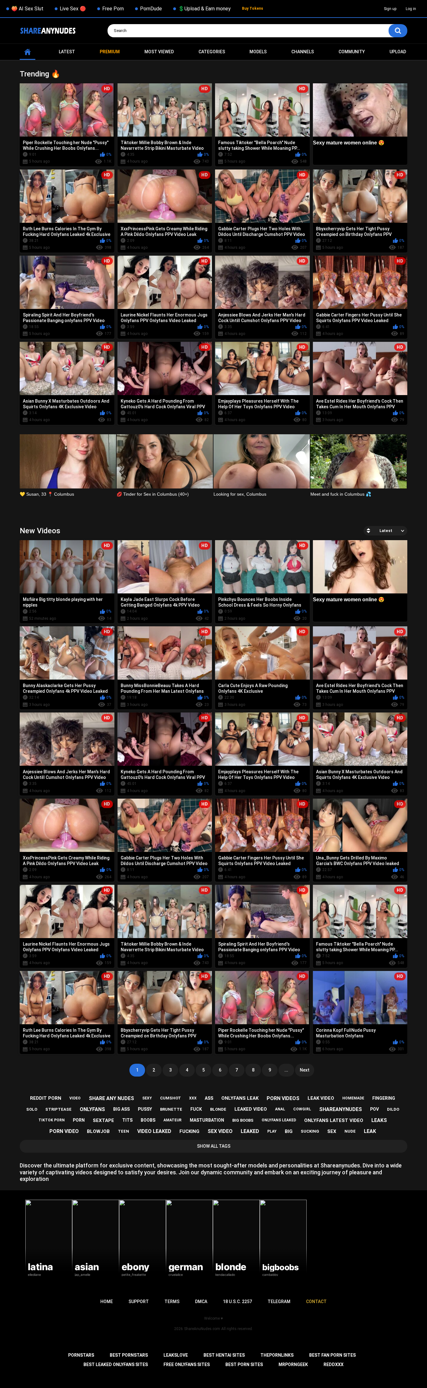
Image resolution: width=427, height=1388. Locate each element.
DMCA (201, 1301)
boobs (148, 1120)
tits (127, 1120)
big (289, 1131)
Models (258, 51)
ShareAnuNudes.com (202, 1329)
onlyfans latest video (333, 1120)
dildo (393, 1109)
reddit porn (45, 1098)
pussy (145, 1109)
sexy (147, 1098)
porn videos (283, 1098)
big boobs (243, 1120)
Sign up (390, 9)
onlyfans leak (240, 1098)
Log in (411, 9)
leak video (321, 1098)
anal (280, 1109)
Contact (316, 1301)
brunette (171, 1109)
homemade (353, 1098)
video (75, 1098)
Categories (211, 51)
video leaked (154, 1131)
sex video (220, 1131)
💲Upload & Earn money (204, 9)
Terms (171, 1301)
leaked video (250, 1109)
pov (374, 1109)
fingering (383, 1098)
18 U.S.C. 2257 (237, 1301)
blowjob (98, 1131)
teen (123, 1131)
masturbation (207, 1120)
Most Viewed (159, 51)
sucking (310, 1131)
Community (352, 51)
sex (331, 1131)
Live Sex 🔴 (73, 9)
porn (79, 1120)
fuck (196, 1109)
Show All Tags (213, 1146)
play (272, 1131)
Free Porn (113, 9)
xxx (193, 1098)
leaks (379, 1120)
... (286, 1069)
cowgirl (302, 1109)
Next (304, 1069)
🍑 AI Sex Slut (27, 9)
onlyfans (92, 1109)
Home (27, 52)
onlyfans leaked (279, 1120)
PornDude (151, 9)
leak (370, 1131)
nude (350, 1131)
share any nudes (111, 1098)
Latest (67, 51)
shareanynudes (340, 1109)
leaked (250, 1131)
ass (209, 1098)
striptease (58, 1109)
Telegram (279, 1301)
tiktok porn (51, 1120)
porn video (64, 1131)
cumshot (170, 1098)
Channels (302, 51)
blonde (218, 1109)
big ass (121, 1109)
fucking (189, 1131)
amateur (172, 1120)
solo (31, 1109)
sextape (103, 1120)
